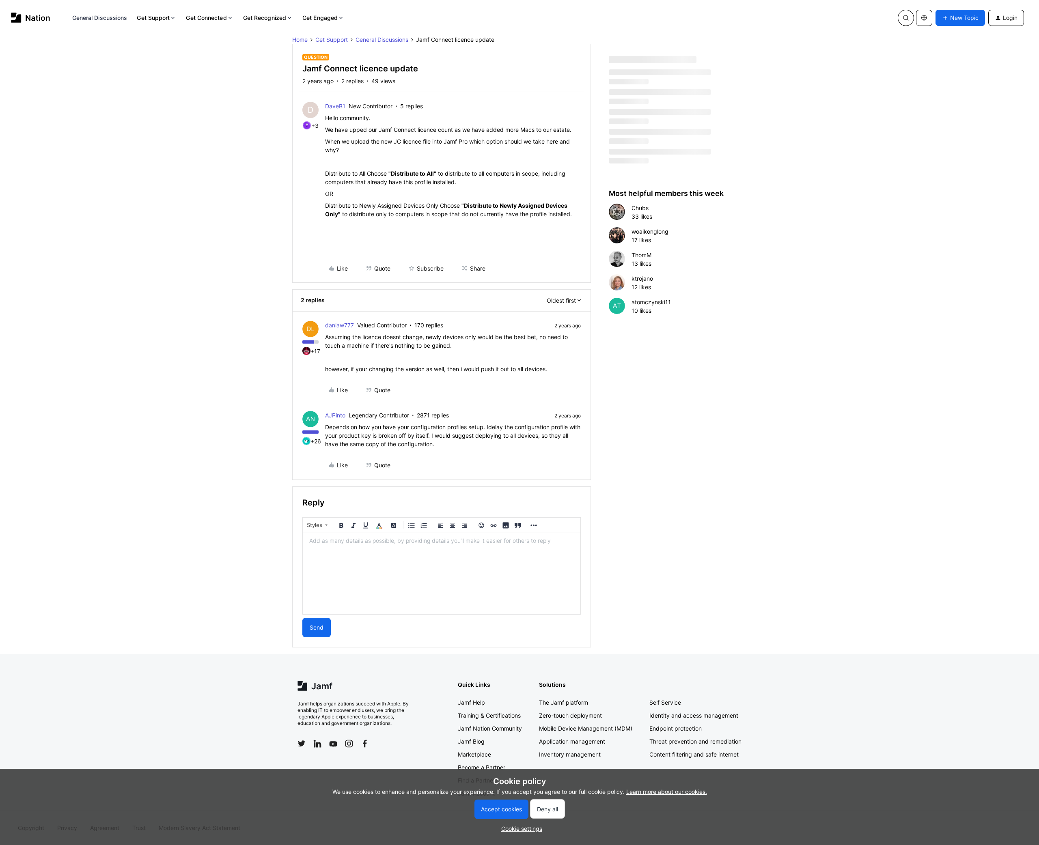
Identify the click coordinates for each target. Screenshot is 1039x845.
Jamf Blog (471, 741)
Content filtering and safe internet (694, 754)
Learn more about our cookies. (666, 791)
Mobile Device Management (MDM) (585, 728)
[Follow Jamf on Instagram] (349, 744)
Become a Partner (481, 767)
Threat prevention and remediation (695, 741)
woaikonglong (650, 231)
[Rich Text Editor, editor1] (441, 573)
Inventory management (570, 754)
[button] (960, 18)
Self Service (665, 702)
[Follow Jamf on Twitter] (301, 743)
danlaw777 (339, 325)
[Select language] (924, 18)
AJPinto (335, 415)
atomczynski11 (651, 302)
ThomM (641, 255)
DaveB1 (335, 106)
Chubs (640, 207)
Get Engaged (320, 17)
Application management (572, 741)
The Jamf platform (563, 702)
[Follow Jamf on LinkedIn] (317, 744)
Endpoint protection (675, 728)
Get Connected (206, 17)
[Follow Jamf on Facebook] (365, 744)
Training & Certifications (489, 715)
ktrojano (642, 278)
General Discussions (99, 17)
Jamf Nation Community (490, 728)
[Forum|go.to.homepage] (30, 18)
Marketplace (474, 754)
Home (300, 39)
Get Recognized (264, 17)
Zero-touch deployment (570, 715)
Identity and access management (693, 715)
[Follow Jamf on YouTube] (333, 743)
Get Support (153, 17)
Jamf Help (471, 702)
